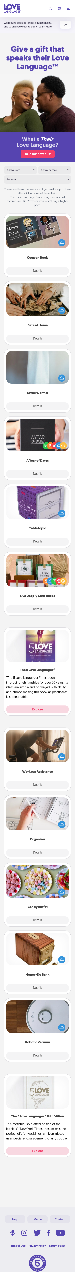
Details (37, 271)
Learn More (45, 26)
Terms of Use (17, 1246)
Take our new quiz (38, 154)
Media (38, 1219)
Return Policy (57, 1246)
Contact (60, 1219)
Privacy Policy (37, 1246)
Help (15, 1219)
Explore (37, 709)
